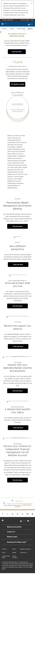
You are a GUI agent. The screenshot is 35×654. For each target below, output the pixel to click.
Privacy (3, 552)
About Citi (4, 549)
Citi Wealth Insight (17, 84)
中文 (32, 20)
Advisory (4, 28)
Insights (12, 28)
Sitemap (14, 552)
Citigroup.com (23, 552)
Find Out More (17, 52)
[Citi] (3, 520)
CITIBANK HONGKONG (7, 20)
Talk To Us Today (25, 20)
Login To (29, 28)
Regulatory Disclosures (25, 549)
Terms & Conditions (14, 556)
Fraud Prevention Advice (6, 556)
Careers (14, 549)
